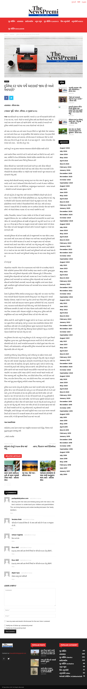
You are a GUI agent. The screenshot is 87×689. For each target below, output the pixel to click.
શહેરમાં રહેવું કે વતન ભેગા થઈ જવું (15, 447)
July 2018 (63, 455)
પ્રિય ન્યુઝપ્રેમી (65, 21)
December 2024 (66, 211)
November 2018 (66, 442)
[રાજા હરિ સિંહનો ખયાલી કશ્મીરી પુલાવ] (35, 662)
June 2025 (63, 192)
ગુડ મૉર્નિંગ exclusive (16, 28)
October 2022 (65, 293)
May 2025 (63, 195)
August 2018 (64, 452)
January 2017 (65, 471)
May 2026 (64, 157)
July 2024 (63, 227)
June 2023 (63, 268)
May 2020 (64, 385)
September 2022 (66, 297)
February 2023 (65, 281)
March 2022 (64, 316)
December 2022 (66, 287)
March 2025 (64, 202)
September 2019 (66, 411)
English (84, 2)
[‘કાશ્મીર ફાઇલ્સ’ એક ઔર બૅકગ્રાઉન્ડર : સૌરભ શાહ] (63, 90)
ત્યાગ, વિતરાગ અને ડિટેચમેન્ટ (44, 446)
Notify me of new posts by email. (16, 628)
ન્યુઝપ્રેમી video (77, 21)
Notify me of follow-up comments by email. (19, 625)
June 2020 (64, 382)
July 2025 (63, 189)
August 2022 (65, 300)
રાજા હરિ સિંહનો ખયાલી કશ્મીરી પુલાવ (48, 661)
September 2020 (66, 373)
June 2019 (63, 420)
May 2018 (63, 461)
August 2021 (64, 338)
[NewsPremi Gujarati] (43, 11)
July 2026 (63, 151)
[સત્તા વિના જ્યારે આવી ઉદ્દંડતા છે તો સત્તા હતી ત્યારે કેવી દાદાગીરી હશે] (35, 652)
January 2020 (65, 398)
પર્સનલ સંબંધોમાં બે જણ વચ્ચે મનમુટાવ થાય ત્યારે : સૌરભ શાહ (47, 476)
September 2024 (66, 221)
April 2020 (64, 388)
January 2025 (65, 208)
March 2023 (64, 278)
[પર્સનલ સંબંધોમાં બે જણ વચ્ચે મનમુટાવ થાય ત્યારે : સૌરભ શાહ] (48, 466)
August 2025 (65, 186)
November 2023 (66, 252)
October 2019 (65, 407)
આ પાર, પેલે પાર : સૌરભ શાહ (29, 474)
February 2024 (65, 243)
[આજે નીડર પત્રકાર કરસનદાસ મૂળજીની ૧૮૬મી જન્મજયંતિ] (35, 671)
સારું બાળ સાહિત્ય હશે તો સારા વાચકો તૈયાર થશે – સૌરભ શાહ (11, 476)
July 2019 (63, 417)
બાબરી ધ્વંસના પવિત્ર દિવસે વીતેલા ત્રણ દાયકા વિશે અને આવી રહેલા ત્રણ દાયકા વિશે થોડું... (75, 110)
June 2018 (63, 458)
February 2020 (65, 395)
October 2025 (65, 179)
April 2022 (64, 312)
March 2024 (64, 240)
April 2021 (64, 350)
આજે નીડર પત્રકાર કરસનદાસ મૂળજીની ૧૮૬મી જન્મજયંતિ (47, 670)
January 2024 (65, 246)
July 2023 (63, 265)
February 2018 (65, 465)
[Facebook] (4, 658)
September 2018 (66, 449)
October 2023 (65, 255)
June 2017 (63, 468)
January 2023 (65, 284)
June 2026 (64, 154)
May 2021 (63, 347)
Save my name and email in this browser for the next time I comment (28, 621)
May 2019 (63, 423)
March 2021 (64, 354)
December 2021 (66, 325)
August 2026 (65, 148)
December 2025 (66, 173)
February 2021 (65, 357)
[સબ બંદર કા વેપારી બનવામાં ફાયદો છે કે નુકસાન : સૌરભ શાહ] (63, 131)
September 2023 (66, 259)
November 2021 (66, 328)
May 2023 (63, 271)
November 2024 (66, 214)
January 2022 (65, 322)
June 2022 (64, 306)
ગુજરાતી (74, 2)
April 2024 (64, 236)
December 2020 (66, 363)
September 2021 (66, 335)
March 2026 (64, 164)
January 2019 (65, 436)
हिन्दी (79, 2)
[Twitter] (8, 658)
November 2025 (66, 176)
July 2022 (63, 303)
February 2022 (65, 319)
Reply (11, 513)
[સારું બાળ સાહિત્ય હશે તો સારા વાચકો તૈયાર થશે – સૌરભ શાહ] (12, 466)
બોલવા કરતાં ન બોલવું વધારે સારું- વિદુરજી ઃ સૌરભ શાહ (76, 121)
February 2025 (65, 205)
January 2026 (65, 170)
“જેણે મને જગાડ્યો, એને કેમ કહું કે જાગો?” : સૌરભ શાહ (75, 99)
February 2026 (65, 167)
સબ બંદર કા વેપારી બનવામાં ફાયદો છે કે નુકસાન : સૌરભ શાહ (75, 131)
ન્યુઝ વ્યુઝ (38, 21)
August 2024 (65, 224)
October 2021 (65, 331)
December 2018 (66, 439)
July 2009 (63, 474)
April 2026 (64, 160)
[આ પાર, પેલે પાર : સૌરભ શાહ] (30, 466)
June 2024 (64, 230)
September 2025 (66, 183)
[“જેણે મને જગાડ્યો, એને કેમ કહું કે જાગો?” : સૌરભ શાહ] (63, 99)
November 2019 (66, 404)
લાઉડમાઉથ (29, 21)
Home (6, 34)
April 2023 (64, 274)
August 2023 (65, 262)
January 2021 (65, 360)
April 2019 (64, 427)
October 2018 (65, 446)
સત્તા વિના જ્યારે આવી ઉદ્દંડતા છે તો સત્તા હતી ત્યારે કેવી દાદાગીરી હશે (48, 652)
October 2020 (65, 369)
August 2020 (65, 376)
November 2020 (66, 366)
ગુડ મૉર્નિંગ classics (51, 21)
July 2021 (63, 341)
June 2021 (63, 344)
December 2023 (66, 249)
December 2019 (66, 401)
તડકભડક (20, 21)
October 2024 (65, 217)
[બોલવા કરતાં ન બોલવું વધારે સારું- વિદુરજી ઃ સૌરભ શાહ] (63, 122)
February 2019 (65, 433)
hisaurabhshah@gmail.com (18, 653)
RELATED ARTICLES (13, 456)
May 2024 (64, 233)
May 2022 (64, 309)
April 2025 (64, 198)
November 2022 (66, 290)
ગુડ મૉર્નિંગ (11, 21)
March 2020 (64, 392)
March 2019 (64, 430)
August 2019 (64, 414)
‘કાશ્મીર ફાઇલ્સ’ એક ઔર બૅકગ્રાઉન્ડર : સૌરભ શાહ (75, 89)
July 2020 (63, 379)
